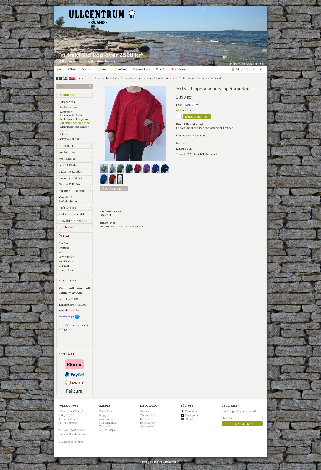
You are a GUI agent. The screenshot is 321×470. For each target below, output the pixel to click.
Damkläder (67, 94)
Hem (59, 69)
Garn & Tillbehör (70, 184)
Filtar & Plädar (68, 165)
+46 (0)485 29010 (74, 430)
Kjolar (64, 134)
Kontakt (161, 69)
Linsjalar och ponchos (75, 123)
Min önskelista (108, 422)
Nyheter (102, 69)
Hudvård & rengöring (73, 220)
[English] (65, 78)
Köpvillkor (105, 411)
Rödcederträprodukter (74, 214)
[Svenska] (59, 78)
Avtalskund (106, 419)
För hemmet (67, 158)
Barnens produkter (71, 178)
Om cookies (66, 270)
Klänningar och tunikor (74, 126)
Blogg (189, 419)
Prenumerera (242, 423)
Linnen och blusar (71, 115)
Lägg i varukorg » (197, 117)
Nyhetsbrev (120, 69)
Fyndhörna (178, 69)
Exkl (261, 63)
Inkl (251, 63)
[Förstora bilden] (135, 123)
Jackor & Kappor (68, 138)
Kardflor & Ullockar (71, 191)
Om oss (86, 69)
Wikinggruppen (171, 461)
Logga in (64, 265)
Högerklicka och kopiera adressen (121, 226)
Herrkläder (66, 146)
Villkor (72, 69)
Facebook (191, 411)
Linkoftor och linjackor (74, 119)
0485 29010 (71, 299)
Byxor (63, 130)
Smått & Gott (67, 207)
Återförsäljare (141, 69)
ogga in (105, 415)
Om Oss (63, 243)
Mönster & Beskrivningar (68, 199)
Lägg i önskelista (114, 188)
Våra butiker (66, 256)
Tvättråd (64, 247)
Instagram (191, 415)
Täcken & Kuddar (70, 171)
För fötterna (67, 152)
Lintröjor (66, 111)
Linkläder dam (68, 107)
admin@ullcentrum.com (73, 304)
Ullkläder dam (67, 102)
